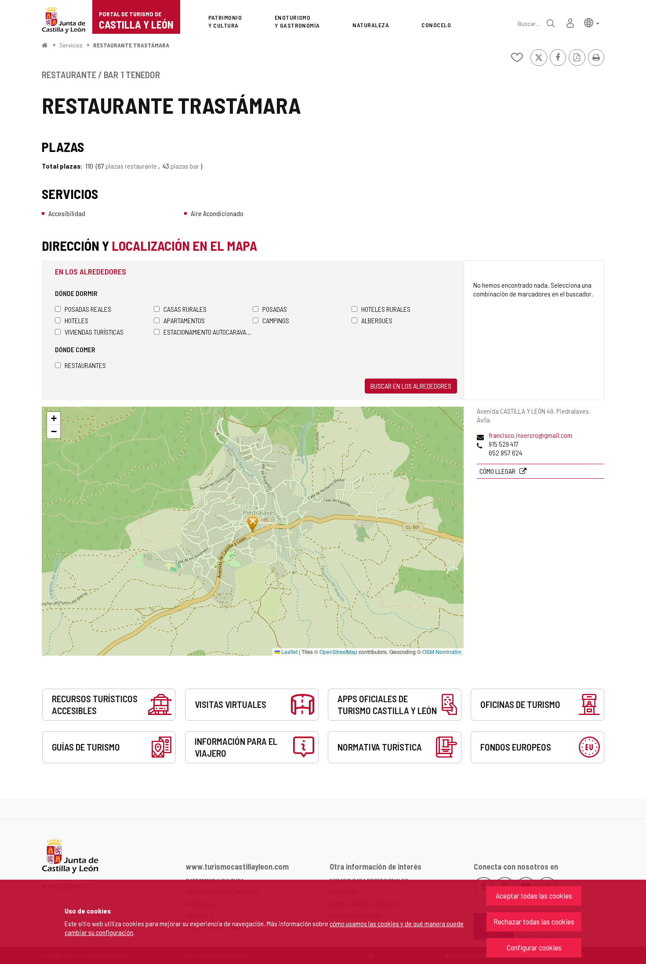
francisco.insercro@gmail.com (530, 435)
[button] (591, 22)
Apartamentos (184, 320)
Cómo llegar (498, 471)
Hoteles (76, 320)
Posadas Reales (88, 309)
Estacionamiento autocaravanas (208, 332)
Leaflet (289, 651)
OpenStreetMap (338, 651)
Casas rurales (185, 309)
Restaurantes (85, 365)
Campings (275, 320)
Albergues (376, 320)
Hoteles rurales (385, 309)
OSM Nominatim (441, 651)
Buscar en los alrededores (410, 386)
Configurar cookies (534, 947)
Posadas (274, 309)
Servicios (71, 45)
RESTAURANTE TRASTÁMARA (131, 45)
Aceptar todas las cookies (534, 895)
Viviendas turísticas (94, 332)
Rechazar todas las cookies (534, 921)
